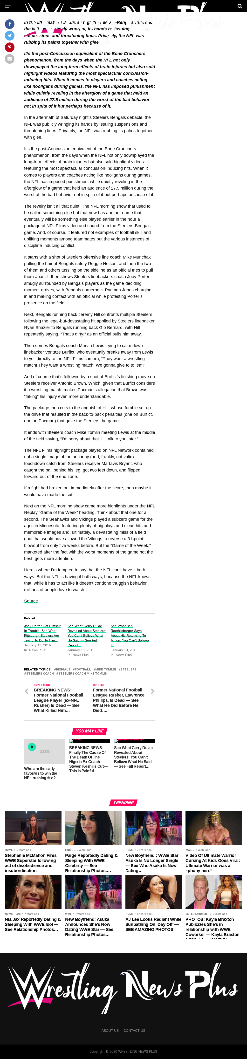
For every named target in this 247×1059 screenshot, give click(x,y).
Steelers (128, 669)
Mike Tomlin (105, 669)
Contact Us (134, 1030)
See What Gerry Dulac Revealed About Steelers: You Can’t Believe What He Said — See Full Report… (87, 635)
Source (31, 601)
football (83, 669)
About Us (110, 1030)
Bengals (63, 669)
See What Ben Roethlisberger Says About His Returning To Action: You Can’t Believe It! (130, 635)
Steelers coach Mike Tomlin (82, 673)
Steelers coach (40, 673)
